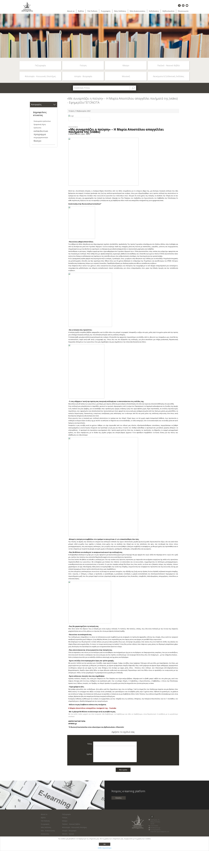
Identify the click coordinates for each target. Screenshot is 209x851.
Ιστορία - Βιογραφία (69, 831)
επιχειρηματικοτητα (41, 137)
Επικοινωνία (183, 11)
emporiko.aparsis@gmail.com (159, 832)
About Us (44, 814)
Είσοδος (119, 798)
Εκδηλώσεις (154, 11)
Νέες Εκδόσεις (120, 11)
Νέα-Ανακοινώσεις (137, 11)
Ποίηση (64, 818)
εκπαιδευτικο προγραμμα (41, 132)
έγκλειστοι (37, 128)
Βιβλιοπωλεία (168, 11)
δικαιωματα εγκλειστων (42, 121)
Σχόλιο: (89, 754)
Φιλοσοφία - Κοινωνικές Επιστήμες (74, 827)
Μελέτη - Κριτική (68, 834)
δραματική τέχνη (40, 124)
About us (70, 11)
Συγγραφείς (105, 11)
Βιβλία (81, 11)
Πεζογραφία (66, 814)
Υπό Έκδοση (92, 11)
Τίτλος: (89, 744)
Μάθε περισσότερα (104, 848)
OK (105, 844)
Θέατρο (64, 821)
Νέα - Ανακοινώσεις (48, 831)
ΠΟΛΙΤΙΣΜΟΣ (73, 127)
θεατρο (37, 140)
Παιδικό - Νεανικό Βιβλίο (71, 824)
